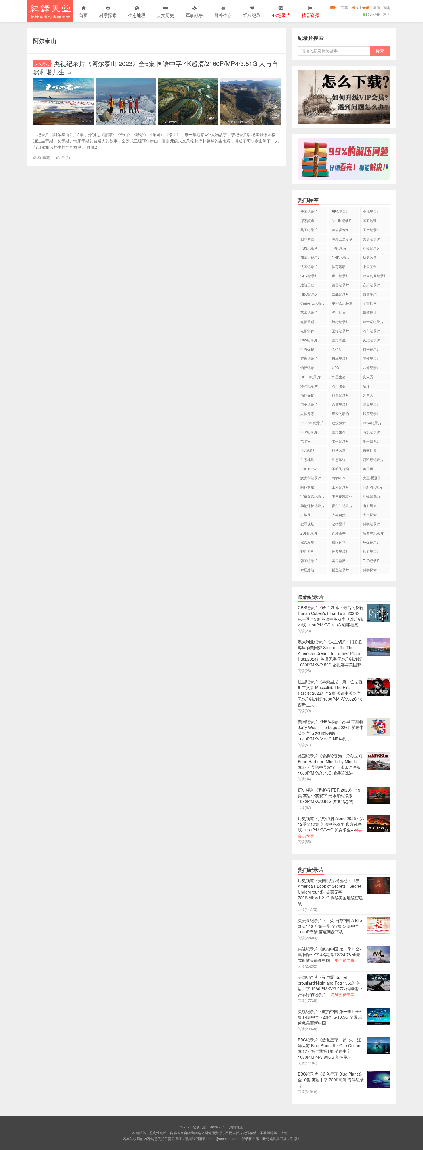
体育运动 (339, 266)
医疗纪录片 (340, 330)
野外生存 (223, 15)
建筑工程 (307, 284)
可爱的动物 (340, 413)
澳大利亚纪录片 (375, 275)
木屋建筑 (307, 569)
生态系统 (339, 459)
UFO (335, 367)
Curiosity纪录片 (312, 303)
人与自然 (339, 514)
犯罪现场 (307, 523)
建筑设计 (370, 312)
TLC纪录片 (371, 560)
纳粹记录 (307, 367)
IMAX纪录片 (372, 422)
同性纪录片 (371, 358)
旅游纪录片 (371, 551)
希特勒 (337, 349)
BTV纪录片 (308, 431)
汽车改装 (339, 385)
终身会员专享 (342, 238)
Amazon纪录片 (312, 422)
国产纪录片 (371, 229)
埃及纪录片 (340, 551)
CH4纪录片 (309, 275)
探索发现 (307, 542)
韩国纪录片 (309, 560)
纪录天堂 (50, 11)
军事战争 (194, 15)
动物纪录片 (371, 248)
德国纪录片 (340, 284)
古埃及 (305, 514)
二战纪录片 (340, 294)
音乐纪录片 (371, 284)
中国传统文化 (342, 496)
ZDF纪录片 (308, 532)
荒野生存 (339, 431)
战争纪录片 (371, 349)
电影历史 (370, 505)
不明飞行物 (340, 468)
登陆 (386, 7)
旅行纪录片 (340, 321)
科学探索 (108, 15)
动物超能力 (371, 496)
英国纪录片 (309, 229)
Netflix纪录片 (342, 220)
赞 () (65, 157)
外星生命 (339, 376)
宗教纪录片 (309, 358)
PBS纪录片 (309, 248)
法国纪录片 (309, 266)
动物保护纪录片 (312, 505)
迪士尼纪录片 (373, 321)
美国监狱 (339, 560)
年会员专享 (340, 229)
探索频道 (307, 220)
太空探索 (370, 514)
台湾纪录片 (340, 404)
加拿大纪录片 (310, 257)
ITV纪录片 (308, 450)
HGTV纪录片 (372, 487)
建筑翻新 (339, 422)
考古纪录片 (340, 275)
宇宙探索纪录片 (312, 496)
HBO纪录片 (309, 294)
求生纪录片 (340, 441)
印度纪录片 (371, 413)
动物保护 (307, 395)
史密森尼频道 (342, 303)
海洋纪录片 (309, 385)
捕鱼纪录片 (340, 569)
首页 (83, 15)
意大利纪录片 (310, 477)
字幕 (344, 7)
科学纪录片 (371, 523)
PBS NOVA (308, 468)
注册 (386, 13)
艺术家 (305, 441)
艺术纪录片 (309, 312)
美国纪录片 (309, 211)
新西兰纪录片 (373, 532)
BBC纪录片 (340, 211)
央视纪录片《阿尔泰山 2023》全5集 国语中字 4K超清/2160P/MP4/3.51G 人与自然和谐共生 (155, 67)
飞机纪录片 (371, 431)
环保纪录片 (371, 542)
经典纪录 (251, 15)
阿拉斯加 (307, 487)
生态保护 (307, 349)
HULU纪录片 (310, 376)
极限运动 (339, 542)
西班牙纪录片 (373, 459)
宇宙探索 (370, 303)
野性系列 (307, 551)
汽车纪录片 (371, 330)
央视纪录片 (371, 211)
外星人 (368, 395)
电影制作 (307, 330)
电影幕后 (307, 321)
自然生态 (370, 294)
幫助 (376, 7)
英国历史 (370, 468)
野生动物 (339, 312)
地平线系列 (371, 441)
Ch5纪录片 (308, 339)
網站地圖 (236, 1126)
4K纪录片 (339, 248)
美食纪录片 (371, 238)
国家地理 (370, 220)
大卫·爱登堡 (372, 477)
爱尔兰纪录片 (342, 505)
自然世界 (370, 450)
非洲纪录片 (371, 367)
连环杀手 (339, 532)
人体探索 (307, 413)
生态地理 (136, 15)
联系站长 (373, 14)
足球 (366, 385)
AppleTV (338, 477)
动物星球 (339, 523)
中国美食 (370, 266)
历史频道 (370, 257)
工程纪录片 (340, 487)
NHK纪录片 (341, 257)
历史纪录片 (309, 404)
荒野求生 (339, 339)
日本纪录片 (340, 358)
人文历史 (165, 15)
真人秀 (368, 376)
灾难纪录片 (371, 339)
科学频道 (339, 450)
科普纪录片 (340, 395)
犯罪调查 (307, 238)
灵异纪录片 (371, 404)
